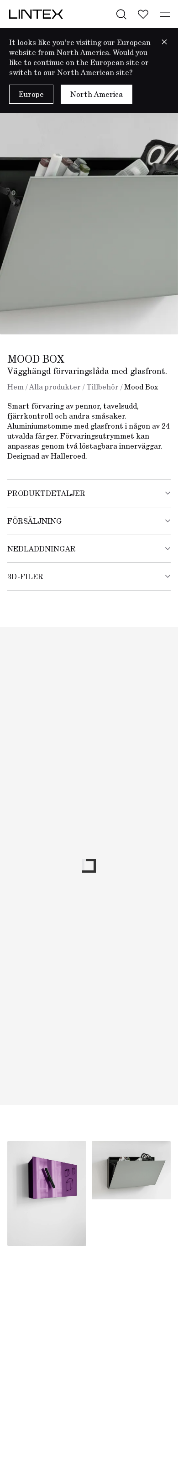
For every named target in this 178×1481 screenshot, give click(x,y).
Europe (31, 94)
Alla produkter (55, 386)
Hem (15, 386)
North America (96, 94)
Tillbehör (102, 386)
